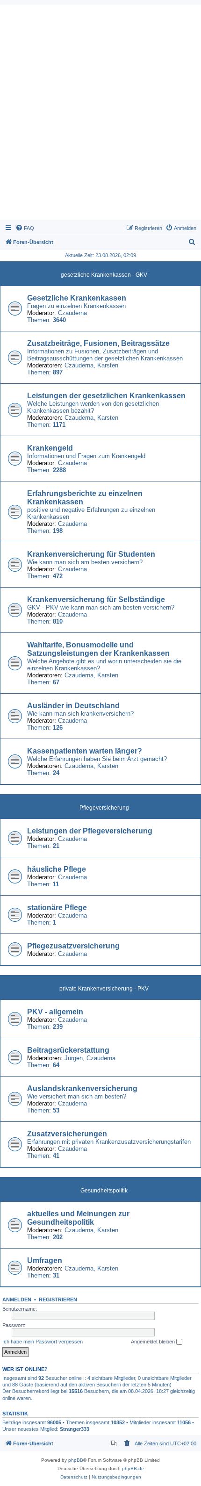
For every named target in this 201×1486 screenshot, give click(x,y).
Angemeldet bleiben (153, 1341)
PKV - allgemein (55, 1012)
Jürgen (74, 1058)
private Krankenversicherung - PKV (104, 988)
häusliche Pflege (56, 869)
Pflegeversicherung (104, 807)
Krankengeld (50, 448)
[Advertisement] (100, 114)
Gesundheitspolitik (104, 1190)
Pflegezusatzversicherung (73, 946)
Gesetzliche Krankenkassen (76, 298)
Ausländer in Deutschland (73, 706)
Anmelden (16, 1299)
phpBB (75, 1460)
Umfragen (44, 1260)
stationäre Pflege (57, 908)
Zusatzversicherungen (67, 1134)
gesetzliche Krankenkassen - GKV (104, 275)
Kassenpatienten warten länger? (84, 751)
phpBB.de (133, 1468)
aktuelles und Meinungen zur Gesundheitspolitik (78, 1218)
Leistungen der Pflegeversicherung (89, 831)
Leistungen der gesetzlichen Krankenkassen (106, 396)
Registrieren (58, 1299)
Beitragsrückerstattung (68, 1050)
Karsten (107, 365)
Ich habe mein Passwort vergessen (42, 1341)
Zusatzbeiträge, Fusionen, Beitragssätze (98, 343)
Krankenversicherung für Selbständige (96, 599)
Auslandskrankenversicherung (82, 1088)
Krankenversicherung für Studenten (91, 554)
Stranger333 (74, 1429)
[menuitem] (24, 228)
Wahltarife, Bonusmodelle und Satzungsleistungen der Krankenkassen (98, 649)
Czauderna (72, 312)
